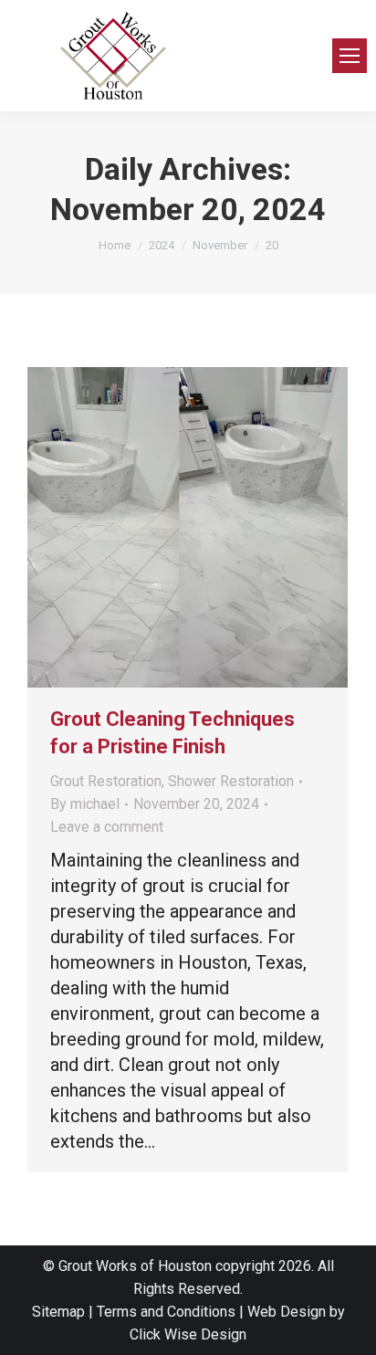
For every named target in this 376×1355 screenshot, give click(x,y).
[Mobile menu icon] (349, 55)
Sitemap (58, 1311)
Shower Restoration (231, 781)
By (85, 804)
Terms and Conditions (166, 1311)
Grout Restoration (106, 781)
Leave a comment (106, 826)
